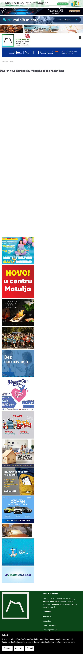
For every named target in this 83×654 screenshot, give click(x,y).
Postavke (7, 648)
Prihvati (30, 648)
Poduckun (5, 61)
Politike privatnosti (50, 630)
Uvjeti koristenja (49, 625)
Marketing (47, 621)
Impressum (47, 617)
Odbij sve (18, 648)
